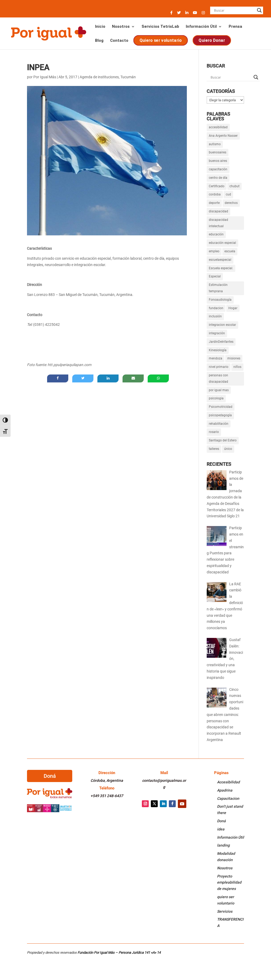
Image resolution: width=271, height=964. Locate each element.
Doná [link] (221, 821)
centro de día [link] (218, 178)
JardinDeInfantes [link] (221, 342)
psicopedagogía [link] (220, 415)
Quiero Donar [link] (212, 40)
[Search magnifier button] (259, 10)
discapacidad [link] (218, 211)
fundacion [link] (216, 308)
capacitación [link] (218, 169)
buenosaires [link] (217, 152)
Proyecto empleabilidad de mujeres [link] (229, 882)
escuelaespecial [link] (220, 260)
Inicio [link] (100, 27)
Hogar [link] (232, 308)
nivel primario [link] (218, 367)
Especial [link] (215, 276)
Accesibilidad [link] (228, 782)
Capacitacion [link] (228, 798)
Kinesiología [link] (218, 350)
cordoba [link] (215, 194)
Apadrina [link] (224, 790)
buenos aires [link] (218, 161)
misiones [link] (233, 358)
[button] (171, 14)
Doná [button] (50, 776)
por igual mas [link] (219, 390)
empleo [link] (214, 251)
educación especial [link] (222, 243)
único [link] (228, 449)
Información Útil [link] (201, 27)
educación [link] (216, 234)
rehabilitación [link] (218, 424)
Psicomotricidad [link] (220, 407)
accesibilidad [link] (218, 127)
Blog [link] (99, 41)
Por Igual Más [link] (44, 77)
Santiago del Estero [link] (223, 440)
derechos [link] (231, 203)
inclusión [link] (215, 316)
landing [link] (223, 845)
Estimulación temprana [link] (218, 288)
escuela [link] (229, 251)
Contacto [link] (119, 41)
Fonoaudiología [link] (220, 299)
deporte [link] (214, 203)
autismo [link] (215, 144)
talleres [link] (214, 449)
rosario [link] (214, 432)
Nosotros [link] (121, 27)
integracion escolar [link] (222, 325)
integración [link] (217, 333)
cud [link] (228, 194)
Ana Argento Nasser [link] (223, 136)
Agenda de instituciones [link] (99, 77)
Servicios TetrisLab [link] (160, 27)
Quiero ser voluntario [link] (161, 40)
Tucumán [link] (128, 77)
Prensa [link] (235, 27)
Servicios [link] (224, 911)
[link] (48, 33)
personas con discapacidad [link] (218, 378)
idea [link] (220, 829)
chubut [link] (234, 186)
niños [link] (237, 367)
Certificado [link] (216, 186)
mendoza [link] (215, 358)
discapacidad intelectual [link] (218, 223)
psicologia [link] (216, 398)
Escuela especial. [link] (221, 268)
